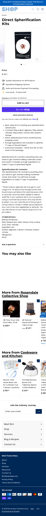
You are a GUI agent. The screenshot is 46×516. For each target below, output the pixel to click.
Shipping (5, 98)
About (4, 460)
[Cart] (37, 9)
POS (32, 509)
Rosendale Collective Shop (20, 294)
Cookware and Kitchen (19, 354)
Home (4, 15)
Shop (4, 463)
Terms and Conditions (11, 483)
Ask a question (9, 244)
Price (4, 70)
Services (5, 466)
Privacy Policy (7, 479)
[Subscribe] (39, 411)
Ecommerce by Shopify (11, 511)
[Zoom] (37, 59)
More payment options (23, 115)
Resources (6, 470)
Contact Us (6, 473)
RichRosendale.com (10, 476)
